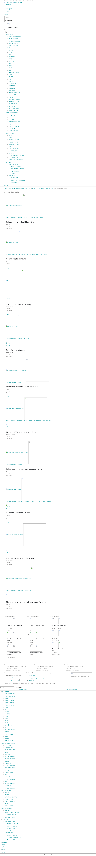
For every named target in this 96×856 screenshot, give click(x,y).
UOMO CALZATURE (13, 45)
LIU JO (10, 65)
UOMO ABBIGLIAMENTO (15, 42)
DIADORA (11, 54)
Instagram (11, 680)
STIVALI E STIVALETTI (14, 144)
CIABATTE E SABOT (13, 143)
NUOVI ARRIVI (9, 34)
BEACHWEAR (12, 106)
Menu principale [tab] (23, 689)
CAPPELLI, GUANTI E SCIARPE (18, 168)
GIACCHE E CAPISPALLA (14, 99)
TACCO (10, 146)
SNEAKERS (11, 135)
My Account (9, 4)
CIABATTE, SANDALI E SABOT (16, 159)
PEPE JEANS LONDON (14, 72)
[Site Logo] (13, 2)
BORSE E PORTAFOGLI (16, 166)
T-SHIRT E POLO (12, 94)
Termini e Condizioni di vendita (36, 679)
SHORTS (11, 105)
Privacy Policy (32, 675)
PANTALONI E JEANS (14, 101)
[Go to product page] (49, 205)
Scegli (8, 226)
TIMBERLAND (12, 85)
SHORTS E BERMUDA (14, 126)
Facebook (6, 680)
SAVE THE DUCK (12, 78)
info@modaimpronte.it (15, 677)
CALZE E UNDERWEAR (14, 108)
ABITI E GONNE (12, 88)
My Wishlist (9, 8)
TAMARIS (11, 81)
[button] (6, 14)
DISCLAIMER (12, 56)
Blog (7, 6)
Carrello (8, 10)
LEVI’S (10, 63)
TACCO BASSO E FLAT (14, 148)
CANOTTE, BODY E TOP (14, 92)
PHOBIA (10, 74)
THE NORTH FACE (13, 83)
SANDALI (11, 137)
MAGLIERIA (11, 97)
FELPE (10, 96)
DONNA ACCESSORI (13, 38)
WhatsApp (17, 680)
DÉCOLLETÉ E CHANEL (14, 139)
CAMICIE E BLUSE (13, 90)
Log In (7, 11)
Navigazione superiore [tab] (71, 689)
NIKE (10, 70)
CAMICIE (11, 114)
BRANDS (8, 47)
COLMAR (11, 51)
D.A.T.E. (10, 52)
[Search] (23, 20)
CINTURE (13, 173)
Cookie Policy (32, 677)
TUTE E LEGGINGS (13, 103)
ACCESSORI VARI (15, 171)
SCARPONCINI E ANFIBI (14, 157)
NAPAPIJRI (11, 67)
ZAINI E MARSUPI (15, 177)
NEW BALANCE (12, 69)
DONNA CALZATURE (14, 40)
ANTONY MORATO (13, 49)
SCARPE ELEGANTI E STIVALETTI (16, 155)
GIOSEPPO (11, 58)
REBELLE (11, 76)
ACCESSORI (9, 162)
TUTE (10, 125)
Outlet (6, 185)
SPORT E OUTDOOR (13, 110)
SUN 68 (10, 79)
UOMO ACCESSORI (13, 43)
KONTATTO (11, 61)
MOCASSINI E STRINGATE (15, 141)
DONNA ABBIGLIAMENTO (15, 36)
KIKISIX (10, 60)
